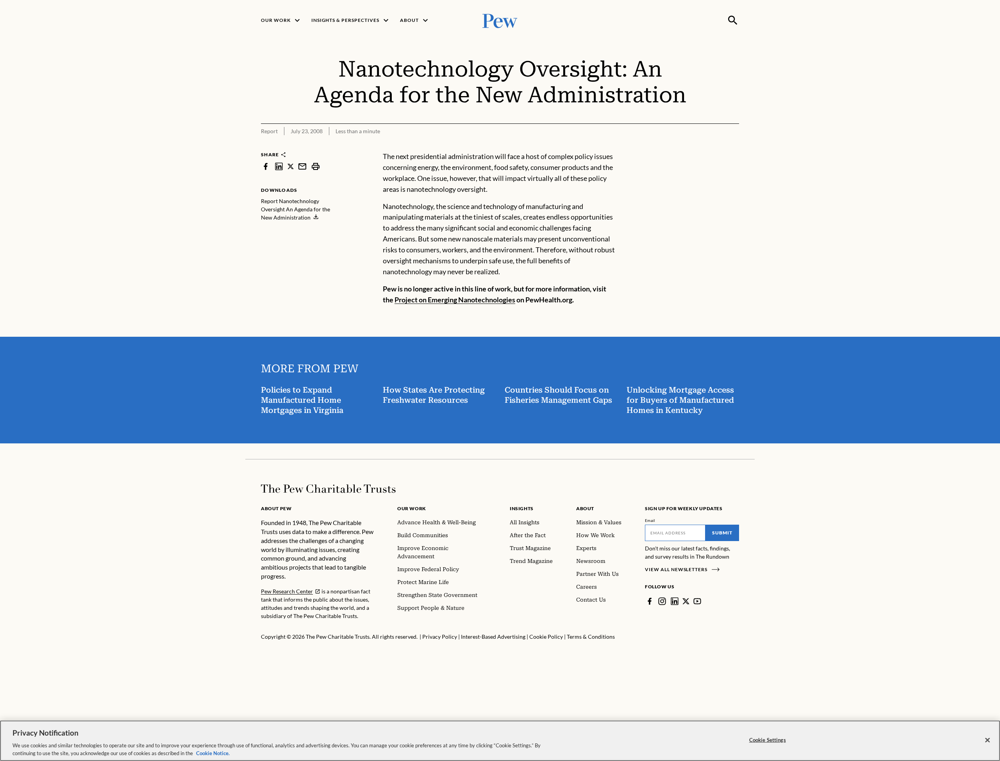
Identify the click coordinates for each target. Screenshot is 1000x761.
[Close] (987, 740)
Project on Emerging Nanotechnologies (455, 299)
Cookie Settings (767, 740)
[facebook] (265, 166)
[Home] (328, 488)
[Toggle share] (714, 146)
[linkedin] (279, 166)
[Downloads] (733, 146)
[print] (315, 166)
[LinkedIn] (674, 601)
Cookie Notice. (213, 753)
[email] (302, 166)
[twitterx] (291, 166)
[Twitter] (685, 601)
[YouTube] (697, 601)
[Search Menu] (733, 20)
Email (650, 520)
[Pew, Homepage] (500, 20)
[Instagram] (662, 601)
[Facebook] (649, 601)
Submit (722, 533)
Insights (522, 508)
